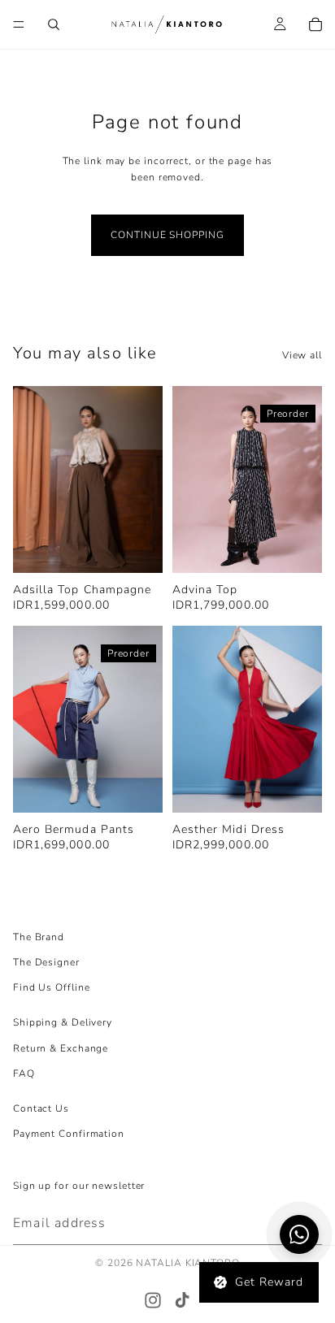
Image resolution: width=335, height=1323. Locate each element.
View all (302, 355)
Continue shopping (167, 234)
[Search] (54, 24)
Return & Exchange (60, 1047)
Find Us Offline (51, 987)
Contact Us (41, 1108)
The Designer (46, 962)
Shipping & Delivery (62, 1022)
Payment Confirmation (68, 1133)
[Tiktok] (182, 1300)
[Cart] (315, 24)
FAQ (24, 1073)
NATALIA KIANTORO (187, 1262)
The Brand (38, 936)
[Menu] (18, 24)
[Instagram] (153, 1300)
